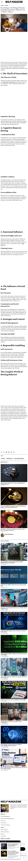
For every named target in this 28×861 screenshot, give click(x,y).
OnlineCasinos (9, 458)
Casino (2, 5)
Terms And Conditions (5, 824)
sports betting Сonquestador (8, 82)
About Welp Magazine (5, 816)
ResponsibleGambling (19, 458)
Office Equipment (4, 829)
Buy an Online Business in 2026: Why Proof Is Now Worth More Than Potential (14, 768)
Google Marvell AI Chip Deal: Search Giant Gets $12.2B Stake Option (13, 631)
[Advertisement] (14, 47)
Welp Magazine (9, 534)
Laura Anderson (5, 610)
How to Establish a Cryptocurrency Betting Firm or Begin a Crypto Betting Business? (13, 506)
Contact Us (3, 820)
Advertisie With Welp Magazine (7, 818)
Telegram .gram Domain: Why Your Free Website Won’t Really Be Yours (14, 608)
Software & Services (5, 831)
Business (3, 834)
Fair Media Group (23, 855)
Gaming (6, 5)
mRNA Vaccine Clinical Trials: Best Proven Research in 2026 (13, 585)
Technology (3, 836)
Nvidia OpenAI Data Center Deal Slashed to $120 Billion (13, 699)
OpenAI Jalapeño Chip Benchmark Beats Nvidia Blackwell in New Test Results (12, 562)
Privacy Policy (3, 822)
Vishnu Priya (4, 564)
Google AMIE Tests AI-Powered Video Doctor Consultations (11, 722)
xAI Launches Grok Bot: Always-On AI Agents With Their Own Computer (14, 677)
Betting (3, 458)
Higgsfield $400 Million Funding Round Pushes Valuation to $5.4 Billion (14, 654)
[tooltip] (2, 452)
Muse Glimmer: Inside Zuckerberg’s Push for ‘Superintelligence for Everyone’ (11, 745)
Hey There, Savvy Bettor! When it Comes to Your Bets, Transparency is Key (13, 529)
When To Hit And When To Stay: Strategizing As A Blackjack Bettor (13, 483)
